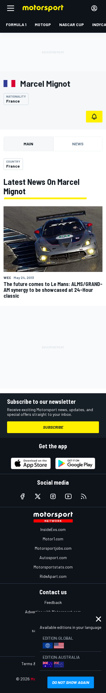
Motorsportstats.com (53, 566)
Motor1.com (53, 538)
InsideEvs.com (53, 529)
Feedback (53, 602)
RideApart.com (53, 576)
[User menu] (94, 8)
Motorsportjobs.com (53, 548)
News (78, 143)
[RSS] (84, 496)
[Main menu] (10, 8)
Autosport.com (53, 557)
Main (28, 143)
